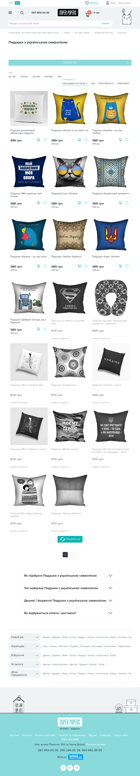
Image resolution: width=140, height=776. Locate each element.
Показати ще (72, 539)
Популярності (106, 83)
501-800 (36, 76)
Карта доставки (70, 739)
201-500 (24, 76)
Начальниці (102, 637)
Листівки (63, 646)
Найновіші (123, 83)
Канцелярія (110, 646)
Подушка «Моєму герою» (65, 449)
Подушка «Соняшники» (64, 385)
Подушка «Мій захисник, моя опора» (26, 195)
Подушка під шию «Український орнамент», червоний (109, 322)
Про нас (14, 735)
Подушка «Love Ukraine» (64, 193)
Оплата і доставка (45, 735)
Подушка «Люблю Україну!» (66, 256)
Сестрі (72, 637)
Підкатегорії (70, 62)
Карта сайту (121, 735)
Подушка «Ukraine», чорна (106, 385)
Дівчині (46, 637)
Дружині (56, 637)
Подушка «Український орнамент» (110, 193)
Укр (17, 3)
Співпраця (105, 735)
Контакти (27, 735)
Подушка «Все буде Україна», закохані (26, 515)
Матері (92, 664)
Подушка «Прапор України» (66, 513)
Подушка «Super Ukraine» (106, 256)
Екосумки (85, 646)
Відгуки (92, 735)
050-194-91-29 (70, 750)
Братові (46, 664)
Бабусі (113, 637)
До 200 (12, 76)
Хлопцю (122, 637)
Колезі (91, 637)
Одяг (45, 646)
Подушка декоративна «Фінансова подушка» (22, 132)
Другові (73, 664)
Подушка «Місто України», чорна (28, 449)
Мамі (64, 637)
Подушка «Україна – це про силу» (28, 256)
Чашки (53, 646)
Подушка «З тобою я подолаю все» (68, 322)
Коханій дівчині (59, 664)
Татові (101, 664)
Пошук (106, 23)
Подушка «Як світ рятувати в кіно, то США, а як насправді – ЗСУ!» (111, 450)
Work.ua (61, 756)
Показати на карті (96, 744)
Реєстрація (125, 3)
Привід (67, 33)
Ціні (93, 83)
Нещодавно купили (73, 83)
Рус (11, 3)
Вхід (113, 3)
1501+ (60, 76)
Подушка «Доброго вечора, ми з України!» (28, 321)
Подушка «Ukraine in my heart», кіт (69, 130)
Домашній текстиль (103, 33)
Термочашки (124, 646)
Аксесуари (97, 646)
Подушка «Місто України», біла (27, 385)
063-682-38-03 (92, 750)
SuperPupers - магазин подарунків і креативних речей (34, 33)
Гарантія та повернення (72, 735)
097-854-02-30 (48, 750)
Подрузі (82, 637)
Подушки (73, 646)
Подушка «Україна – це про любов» (107, 132)
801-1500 (49, 76)
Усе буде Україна (82, 33)
